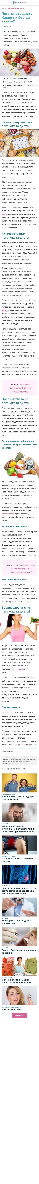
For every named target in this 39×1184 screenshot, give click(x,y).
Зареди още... (20, 1015)
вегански (20, 669)
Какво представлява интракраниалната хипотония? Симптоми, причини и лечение (18, 829)
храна (4, 214)
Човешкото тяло (8, 856)
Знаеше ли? (6, 886)
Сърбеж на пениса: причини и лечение (17, 860)
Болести (5, 824)
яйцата (5, 310)
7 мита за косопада (12, 1009)
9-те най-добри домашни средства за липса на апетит (17, 981)
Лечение (5, 918)
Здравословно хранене (16, 8)
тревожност (7, 514)
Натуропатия (7, 977)
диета (30, 170)
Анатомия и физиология (11, 1007)
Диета (4, 8)
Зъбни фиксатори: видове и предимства (16, 922)
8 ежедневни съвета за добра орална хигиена (18, 797)
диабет (17, 356)
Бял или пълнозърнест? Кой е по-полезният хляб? (20, 387)
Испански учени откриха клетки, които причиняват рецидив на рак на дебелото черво (19, 891)
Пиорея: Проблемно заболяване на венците (19, 951)
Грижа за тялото (8, 794)
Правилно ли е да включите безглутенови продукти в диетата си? (22, 568)
